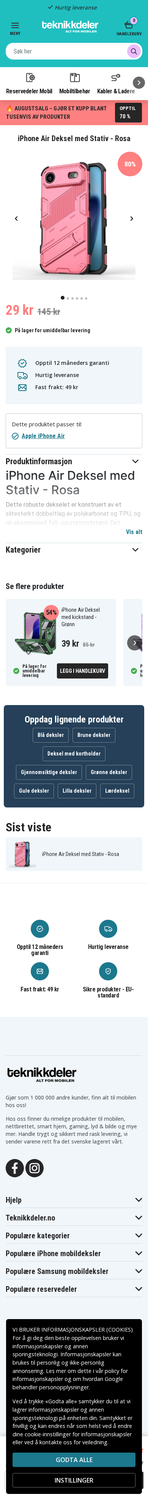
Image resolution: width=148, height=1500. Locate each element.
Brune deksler (93, 735)
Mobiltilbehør (74, 91)
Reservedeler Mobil (29, 91)
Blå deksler (51, 735)
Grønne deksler (109, 772)
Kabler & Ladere (116, 91)
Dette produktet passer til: (47, 424)
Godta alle (74, 1460)
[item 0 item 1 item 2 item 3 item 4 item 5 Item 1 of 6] (74, 218)
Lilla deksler (77, 791)
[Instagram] (34, 1167)
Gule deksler (34, 791)
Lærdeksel (117, 791)
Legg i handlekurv (82, 671)
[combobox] (74, 51)
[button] (74, 461)
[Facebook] (15, 1167)
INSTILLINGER (74, 1480)
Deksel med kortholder (74, 754)
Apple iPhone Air (43, 436)
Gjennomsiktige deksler (49, 772)
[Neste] (139, 83)
